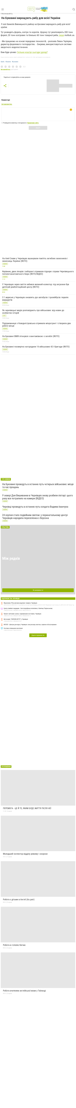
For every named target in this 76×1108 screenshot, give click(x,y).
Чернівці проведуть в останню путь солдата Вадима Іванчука (35, 506)
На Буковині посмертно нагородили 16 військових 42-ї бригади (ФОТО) (36, 346)
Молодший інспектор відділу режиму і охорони (25, 854)
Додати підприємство (38, 635)
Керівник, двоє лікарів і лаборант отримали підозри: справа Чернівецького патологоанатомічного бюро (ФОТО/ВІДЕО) (38, 272)
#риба (2, 62)
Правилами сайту (33, 123)
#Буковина (15, 62)
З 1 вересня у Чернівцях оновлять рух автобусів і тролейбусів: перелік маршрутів (35, 298)
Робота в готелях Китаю (14, 945)
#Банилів (8, 62)
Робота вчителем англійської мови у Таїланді (24, 990)
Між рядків (11, 558)
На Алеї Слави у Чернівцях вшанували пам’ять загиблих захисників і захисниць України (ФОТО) (35, 259)
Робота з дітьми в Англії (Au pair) (18, 899)
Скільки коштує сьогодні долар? (32, 52)
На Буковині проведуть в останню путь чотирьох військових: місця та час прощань (37, 486)
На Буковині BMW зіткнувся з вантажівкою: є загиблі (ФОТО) (31, 336)
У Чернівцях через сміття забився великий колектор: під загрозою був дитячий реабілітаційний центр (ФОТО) (35, 285)
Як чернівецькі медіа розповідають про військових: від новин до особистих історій (33, 311)
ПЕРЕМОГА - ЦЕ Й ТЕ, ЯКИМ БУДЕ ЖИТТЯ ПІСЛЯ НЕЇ (27, 808)
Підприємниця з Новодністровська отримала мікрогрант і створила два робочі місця (36, 324)
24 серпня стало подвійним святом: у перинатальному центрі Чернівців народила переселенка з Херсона (35, 517)
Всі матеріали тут (38, 590)
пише (61, 35)
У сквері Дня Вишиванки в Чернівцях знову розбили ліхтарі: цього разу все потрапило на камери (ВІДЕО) (37, 497)
